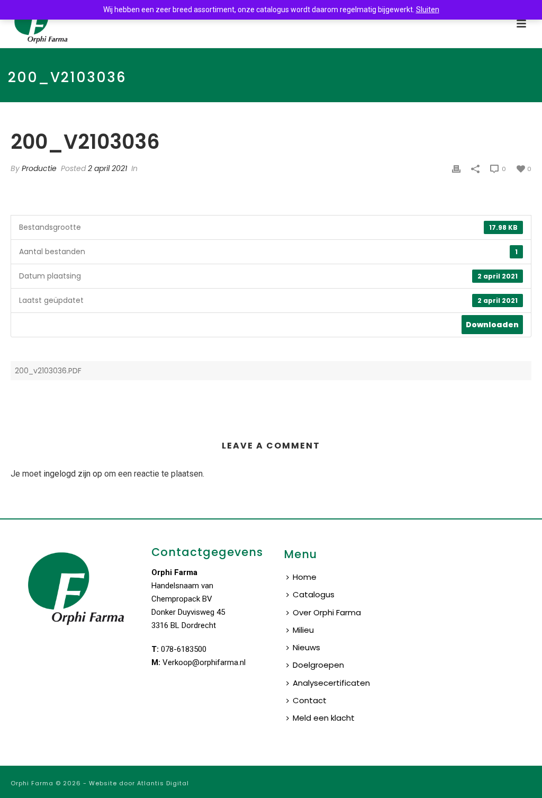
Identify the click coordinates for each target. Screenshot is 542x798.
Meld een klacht (324, 717)
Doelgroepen (318, 664)
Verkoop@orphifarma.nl (204, 662)
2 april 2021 (107, 168)
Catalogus (314, 594)
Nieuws (306, 647)
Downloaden (492, 324)
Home (305, 576)
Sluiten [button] (427, 9)
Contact (310, 700)
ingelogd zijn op (72, 474)
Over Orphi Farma (327, 612)
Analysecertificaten (331, 682)
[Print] (456, 169)
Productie (39, 168)
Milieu (303, 629)
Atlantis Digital (163, 783)
